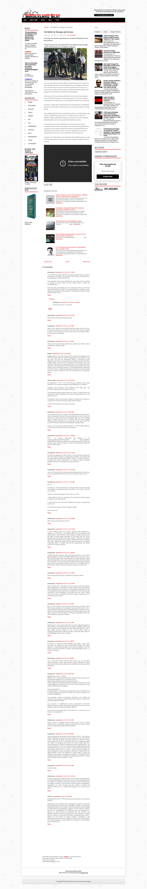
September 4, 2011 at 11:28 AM (65, 518)
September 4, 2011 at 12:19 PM (65, 573)
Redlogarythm (32, 136)
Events (43, 20)
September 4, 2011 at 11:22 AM (65, 470)
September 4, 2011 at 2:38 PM (65, 658)
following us (84, 873)
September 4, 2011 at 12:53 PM (65, 583)
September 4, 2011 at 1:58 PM (65, 641)
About (50, 20)
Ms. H (30, 133)
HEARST (30, 116)
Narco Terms (34, 20)
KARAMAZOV (32, 126)
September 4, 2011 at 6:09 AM (61, 353)
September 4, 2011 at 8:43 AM (65, 380)
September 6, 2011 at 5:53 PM (62, 796)
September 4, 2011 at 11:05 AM (65, 435)
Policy (57, 20)
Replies (52, 299)
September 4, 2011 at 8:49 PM (65, 734)
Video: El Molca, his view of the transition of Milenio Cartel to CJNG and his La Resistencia (72, 195)
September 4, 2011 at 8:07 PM (65, 674)
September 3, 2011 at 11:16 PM (65, 272)
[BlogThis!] (47, 185)
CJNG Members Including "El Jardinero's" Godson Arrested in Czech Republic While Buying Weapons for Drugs (112, 132)
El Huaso (31, 109)
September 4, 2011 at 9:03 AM (65, 412)
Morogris (31, 130)
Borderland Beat (72, 881)
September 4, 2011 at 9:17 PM (65, 765)
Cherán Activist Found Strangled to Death (68, 221)
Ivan (29, 123)
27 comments (71, 35)
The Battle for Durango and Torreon (58, 32)
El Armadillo (32, 105)
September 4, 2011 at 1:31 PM (65, 622)
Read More (59, 203)
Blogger (88, 881)
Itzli (29, 119)
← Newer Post (47, 262)
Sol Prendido (32, 143)
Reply (49, 295)
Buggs (30, 102)
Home (25, 20)
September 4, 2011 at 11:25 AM (65, 482)
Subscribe (107, 177)
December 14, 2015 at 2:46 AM (70, 302)
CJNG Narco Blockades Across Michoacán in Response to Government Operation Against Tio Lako (112, 114)
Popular (97, 32)
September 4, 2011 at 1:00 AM (65, 326)
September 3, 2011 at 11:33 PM (65, 315)
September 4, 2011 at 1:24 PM (65, 604)
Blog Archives (115, 32)
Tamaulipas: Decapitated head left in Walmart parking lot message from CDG (70, 208)
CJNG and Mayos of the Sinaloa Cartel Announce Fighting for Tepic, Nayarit (111, 37)
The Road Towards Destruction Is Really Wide (112, 51)
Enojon (30, 112)
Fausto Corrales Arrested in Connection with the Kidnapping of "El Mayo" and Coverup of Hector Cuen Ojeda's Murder (112, 84)
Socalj (30, 140)
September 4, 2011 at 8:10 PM (65, 720)
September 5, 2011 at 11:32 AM (65, 776)
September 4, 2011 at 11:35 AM (65, 529)
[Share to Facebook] (51, 185)
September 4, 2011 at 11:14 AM (65, 452)
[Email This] (45, 185)
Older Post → (87, 262)
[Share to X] (49, 185)
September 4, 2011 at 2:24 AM (65, 341)
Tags (105, 32)
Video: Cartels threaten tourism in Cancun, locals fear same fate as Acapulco (71, 235)
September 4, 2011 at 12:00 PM (65, 552)
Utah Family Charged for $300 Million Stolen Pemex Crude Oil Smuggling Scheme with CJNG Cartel (112, 66)
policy (30, 90)
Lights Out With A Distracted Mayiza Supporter (109, 98)
